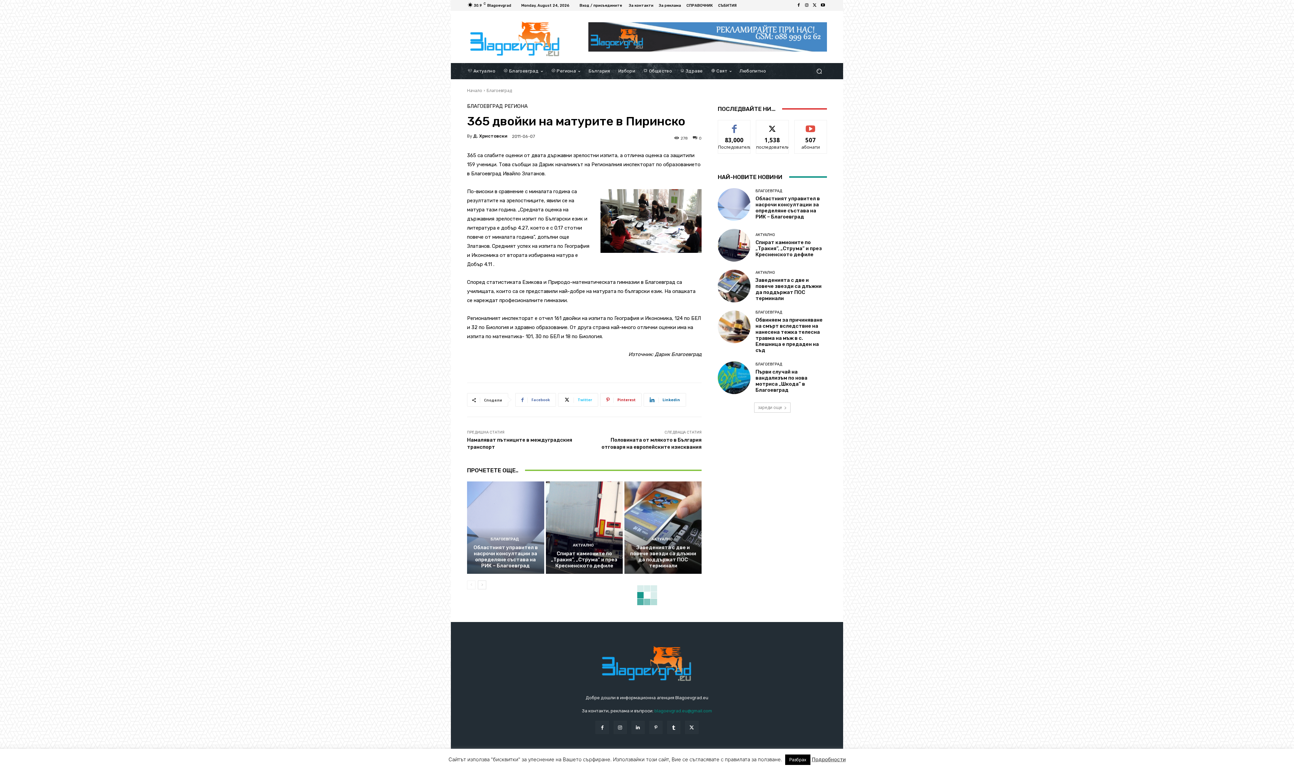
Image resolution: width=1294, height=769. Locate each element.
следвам (772, 125)
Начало (474, 90)
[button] (819, 71)
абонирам (810, 125)
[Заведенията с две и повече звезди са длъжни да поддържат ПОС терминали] (663, 527)
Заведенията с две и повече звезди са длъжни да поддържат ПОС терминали (663, 556)
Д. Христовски (490, 136)
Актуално (583, 545)
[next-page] (482, 585)
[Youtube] (823, 5)
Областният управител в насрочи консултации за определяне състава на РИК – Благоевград (505, 556)
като (734, 125)
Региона (516, 106)
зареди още (770, 407)
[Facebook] (799, 5)
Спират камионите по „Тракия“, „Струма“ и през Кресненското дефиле (584, 560)
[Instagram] (807, 5)
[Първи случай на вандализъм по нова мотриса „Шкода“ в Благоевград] (734, 377)
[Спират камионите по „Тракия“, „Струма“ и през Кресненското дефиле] (584, 527)
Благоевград (499, 90)
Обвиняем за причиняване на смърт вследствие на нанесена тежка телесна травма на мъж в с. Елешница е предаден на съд (789, 335)
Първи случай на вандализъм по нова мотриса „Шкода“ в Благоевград (781, 381)
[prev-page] (471, 585)
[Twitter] (815, 5)
